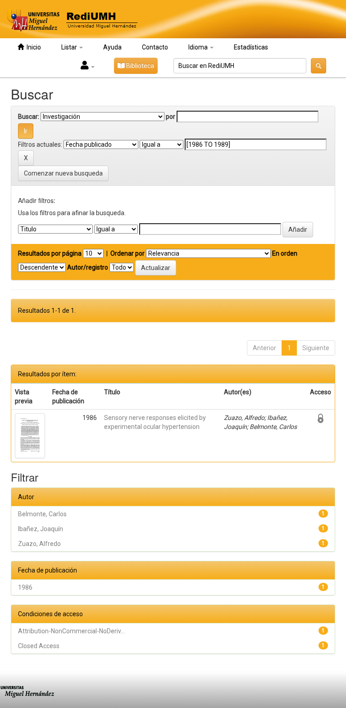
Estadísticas (251, 47)
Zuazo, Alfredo (39, 543)
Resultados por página (50, 253)
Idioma (198, 47)
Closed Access (38, 645)
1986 (25, 587)
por (170, 116)
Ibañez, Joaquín (40, 528)
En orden (284, 253)
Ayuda (112, 47)
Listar (69, 47)
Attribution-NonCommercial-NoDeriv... (71, 631)
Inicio (32, 47)
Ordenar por (127, 253)
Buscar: (28, 116)
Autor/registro (87, 267)
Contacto (155, 47)
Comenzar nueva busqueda (63, 173)
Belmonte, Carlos (42, 514)
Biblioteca (139, 65)
